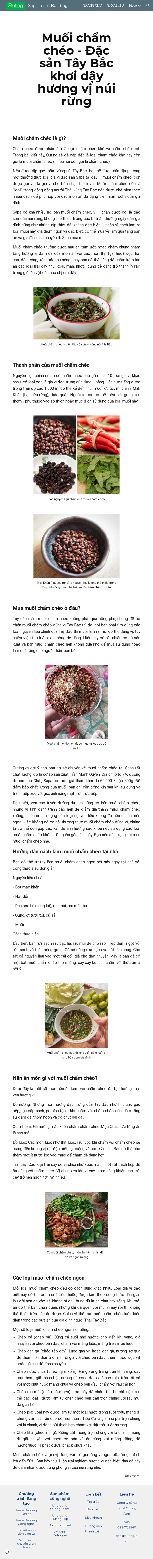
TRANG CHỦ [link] (92, 5)
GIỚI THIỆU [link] (115, 5)
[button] (148, 5)
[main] (76, 69)
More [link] (133, 5)
